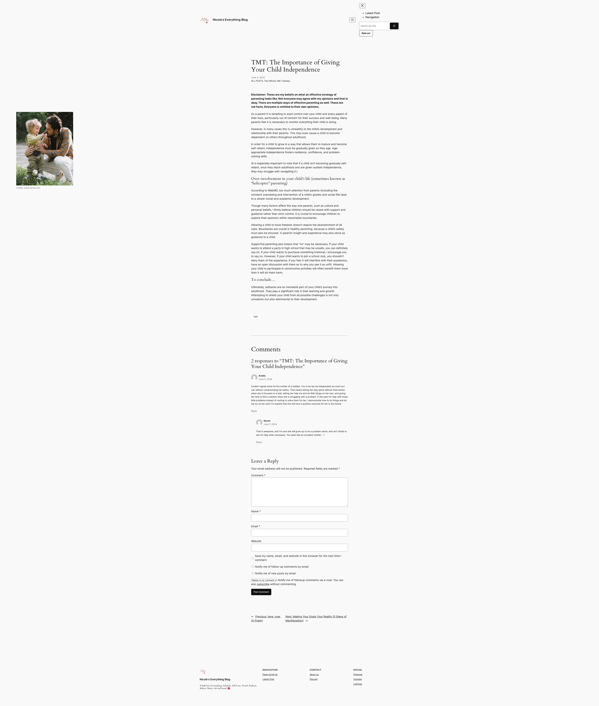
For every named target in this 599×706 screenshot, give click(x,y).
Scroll (271, 674)
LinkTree (357, 684)
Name (256, 511)
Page (265, 674)
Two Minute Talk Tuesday (277, 80)
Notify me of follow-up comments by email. (282, 566)
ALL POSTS (257, 80)
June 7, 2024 (270, 424)
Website (256, 541)
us (317, 674)
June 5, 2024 (265, 379)
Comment (258, 475)
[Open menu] (352, 19)
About (313, 674)
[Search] (394, 26)
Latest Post (268, 679)
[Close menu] (362, 5)
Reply (254, 411)
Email (255, 526)
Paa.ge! (313, 679)
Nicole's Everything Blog (230, 20)
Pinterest (357, 674)
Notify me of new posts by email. (275, 573)
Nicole (267, 420)
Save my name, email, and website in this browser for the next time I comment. (298, 558)
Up (276, 674)
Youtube (357, 679)
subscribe (263, 584)
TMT (255, 316)
